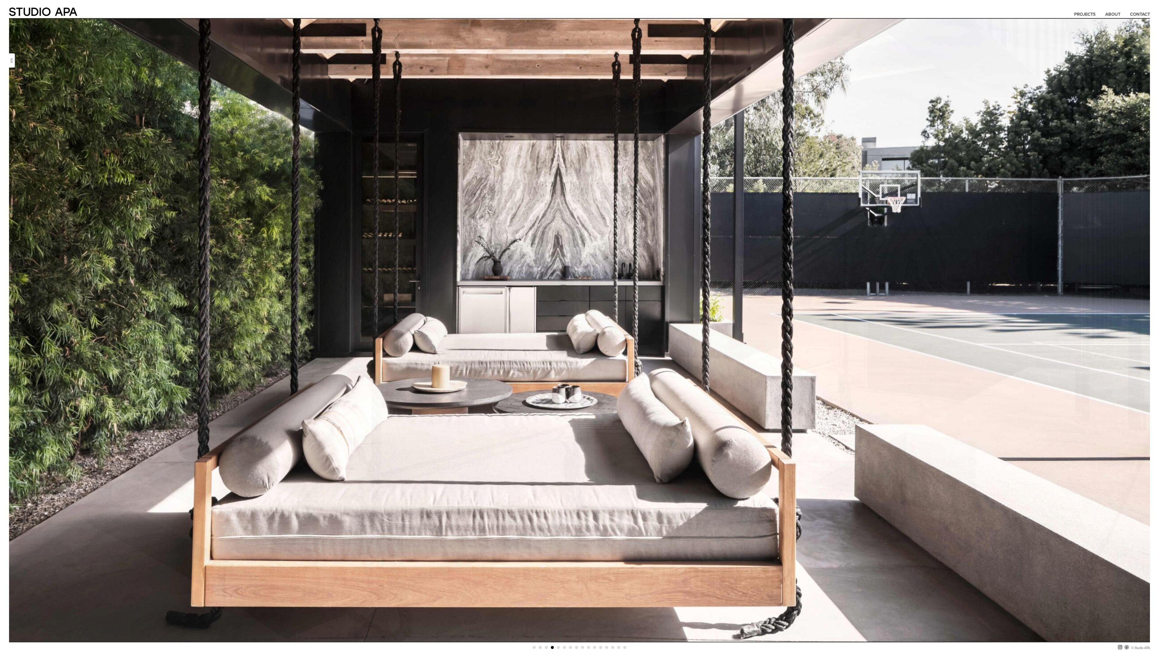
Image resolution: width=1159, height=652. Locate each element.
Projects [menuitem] (1085, 14)
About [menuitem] (1112, 14)
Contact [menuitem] (1140, 14)
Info (11, 60)
